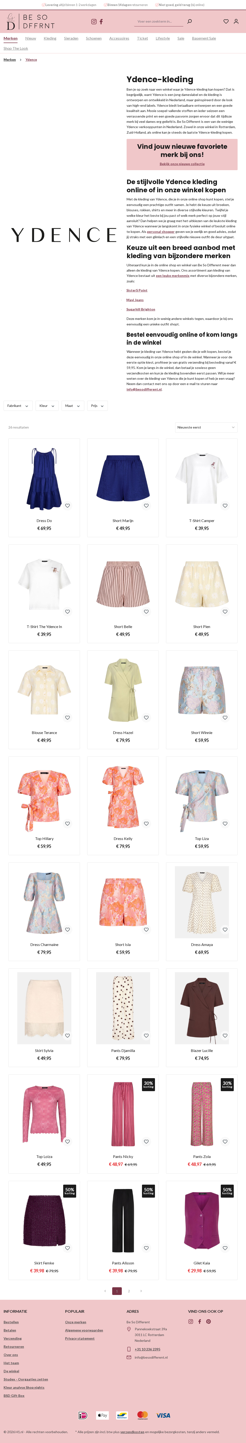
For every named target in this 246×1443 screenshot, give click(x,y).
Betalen (10, 1330)
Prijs (94, 406)
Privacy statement (80, 1338)
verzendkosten (132, 1432)
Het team (11, 1363)
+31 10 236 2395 (147, 1349)
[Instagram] (94, 22)
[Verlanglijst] (226, 21)
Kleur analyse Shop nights (24, 1387)
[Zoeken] (189, 21)
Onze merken (75, 1322)
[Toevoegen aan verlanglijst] (67, 505)
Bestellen (11, 1322)
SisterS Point (137, 290)
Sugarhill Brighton (140, 309)
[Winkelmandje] (243, 19)
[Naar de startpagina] (31, 21)
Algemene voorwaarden (84, 1330)
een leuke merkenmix (173, 276)
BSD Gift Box (14, 1395)
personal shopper (161, 232)
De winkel (11, 1371)
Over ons (11, 1355)
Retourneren (14, 1346)
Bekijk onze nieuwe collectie (182, 164)
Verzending (13, 1338)
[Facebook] (101, 22)
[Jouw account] (236, 21)
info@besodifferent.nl (144, 389)
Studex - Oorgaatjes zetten (26, 1379)
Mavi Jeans (135, 300)
